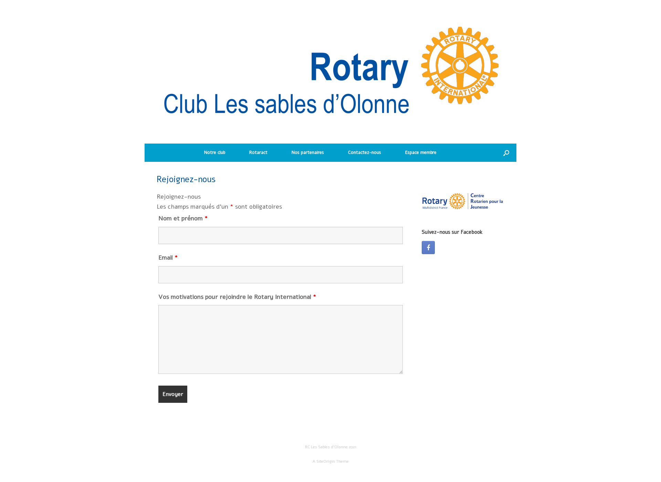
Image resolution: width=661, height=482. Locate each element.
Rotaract (258, 152)
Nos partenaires (308, 152)
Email (168, 257)
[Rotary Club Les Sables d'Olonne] (330, 75)
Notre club (214, 152)
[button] (506, 153)
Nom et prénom (183, 218)
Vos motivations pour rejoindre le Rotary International (237, 297)
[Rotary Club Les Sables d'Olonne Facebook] (428, 247)
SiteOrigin (325, 461)
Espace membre (421, 152)
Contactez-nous (364, 152)
